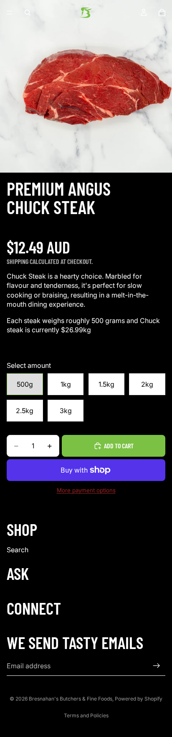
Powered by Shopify (138, 699)
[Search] (27, 12)
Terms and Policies (86, 715)
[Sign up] (156, 666)
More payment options (86, 490)
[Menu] (9, 12)
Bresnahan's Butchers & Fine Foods (70, 699)
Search (17, 550)
